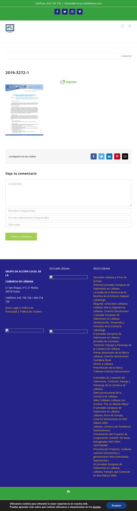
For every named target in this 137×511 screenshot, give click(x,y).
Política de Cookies (31, 311)
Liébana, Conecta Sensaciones (111, 311)
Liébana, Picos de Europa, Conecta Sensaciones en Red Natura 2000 (110, 419)
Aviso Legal (12, 307)
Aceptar (116, 505)
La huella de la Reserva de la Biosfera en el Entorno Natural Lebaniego (111, 296)
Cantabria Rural (102, 360)
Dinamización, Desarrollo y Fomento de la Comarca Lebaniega (109, 326)
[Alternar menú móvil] (130, 26)
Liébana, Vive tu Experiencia (109, 307)
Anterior (127, 56)
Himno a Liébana (103, 364)
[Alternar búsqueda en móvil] (122, 26)
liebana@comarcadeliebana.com (83, 3)
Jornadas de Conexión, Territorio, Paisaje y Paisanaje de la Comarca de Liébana (112, 345)
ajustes (97, 507)
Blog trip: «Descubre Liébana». (110, 303)
